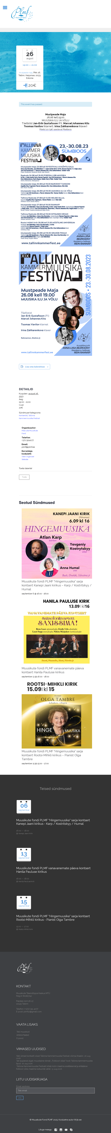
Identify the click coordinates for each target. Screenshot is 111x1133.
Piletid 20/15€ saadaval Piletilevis (55, 129)
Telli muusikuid (23, 1032)
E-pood (20, 1038)
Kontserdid (23, 415)
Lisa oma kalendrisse (35, 366)
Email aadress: (23, 1086)
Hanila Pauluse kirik (26, 881)
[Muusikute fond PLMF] (22, 14)
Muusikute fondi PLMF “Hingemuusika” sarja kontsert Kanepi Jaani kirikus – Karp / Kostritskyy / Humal (57, 585)
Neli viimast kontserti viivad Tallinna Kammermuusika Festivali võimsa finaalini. (50, 1056)
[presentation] (57, 543)
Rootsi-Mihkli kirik (26, 929)
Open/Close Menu (5, 7)
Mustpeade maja (25, 73)
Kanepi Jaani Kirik (26, 833)
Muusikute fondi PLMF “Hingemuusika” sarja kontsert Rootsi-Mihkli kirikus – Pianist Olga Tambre (52, 755)
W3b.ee (77, 1120)
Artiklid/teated (23, 1035)
